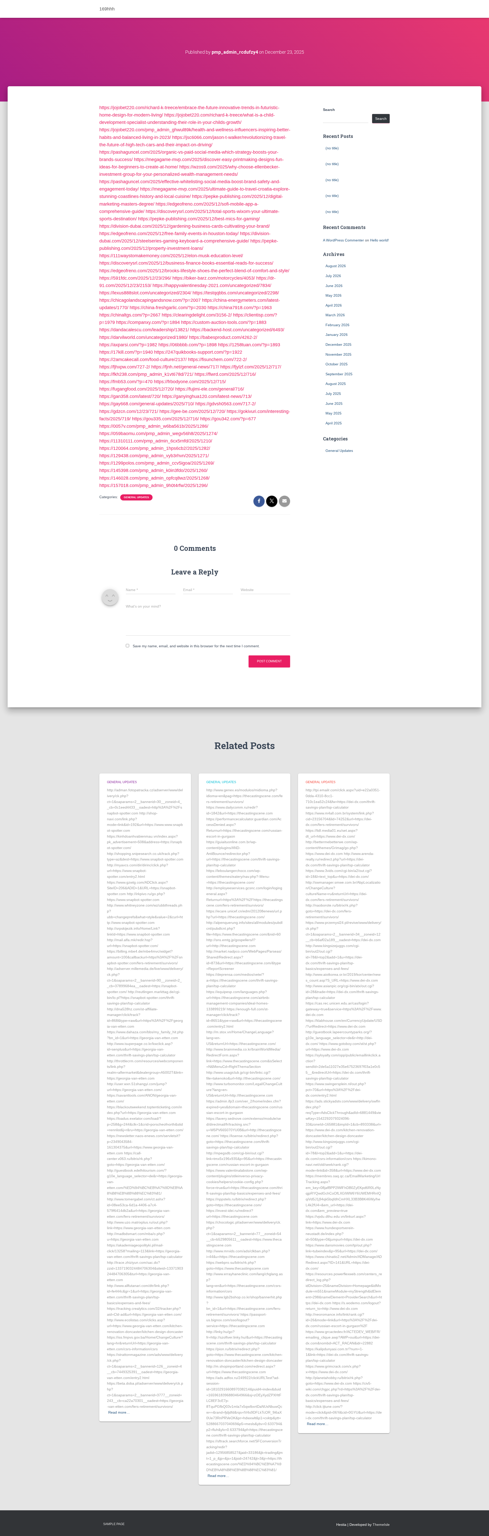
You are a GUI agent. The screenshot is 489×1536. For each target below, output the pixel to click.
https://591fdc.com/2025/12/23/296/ (135, 278)
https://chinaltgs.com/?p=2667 (129, 315)
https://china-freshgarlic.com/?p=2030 (168, 307)
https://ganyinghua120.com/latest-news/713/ (207, 396)
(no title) (332, 148)
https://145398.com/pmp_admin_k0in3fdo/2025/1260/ (153, 470)
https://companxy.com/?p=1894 (148, 322)
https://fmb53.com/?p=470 (126, 381)
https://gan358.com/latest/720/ (130, 396)
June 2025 (334, 403)
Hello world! (379, 240)
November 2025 (338, 354)
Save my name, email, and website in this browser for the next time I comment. (196, 646)
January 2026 (336, 335)
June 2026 (334, 286)
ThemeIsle (381, 1525)
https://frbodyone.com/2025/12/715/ (190, 381)
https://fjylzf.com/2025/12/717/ (250, 366)
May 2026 (333, 295)
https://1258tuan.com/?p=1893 (249, 344)
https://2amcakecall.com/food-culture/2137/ (143, 359)
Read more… (119, 1412)
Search (329, 110)
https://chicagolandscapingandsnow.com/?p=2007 (150, 300)
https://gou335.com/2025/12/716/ (165, 418)
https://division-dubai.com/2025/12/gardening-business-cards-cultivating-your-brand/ (184, 226)
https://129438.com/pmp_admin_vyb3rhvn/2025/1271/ (154, 455)
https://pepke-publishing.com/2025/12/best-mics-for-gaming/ (199, 218)
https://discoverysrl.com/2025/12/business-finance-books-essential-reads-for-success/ (186, 263)
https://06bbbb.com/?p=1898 (187, 344)
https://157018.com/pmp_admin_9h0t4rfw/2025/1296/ (153, 485)
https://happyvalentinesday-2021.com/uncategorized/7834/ (212, 285)
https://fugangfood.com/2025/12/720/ (136, 389)
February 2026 (337, 325)
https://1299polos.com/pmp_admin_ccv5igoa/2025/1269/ (156, 463)
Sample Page (114, 1524)
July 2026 (333, 276)
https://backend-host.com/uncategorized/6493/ (237, 329)
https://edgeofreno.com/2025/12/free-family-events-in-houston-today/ (169, 233)
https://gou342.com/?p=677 (228, 418)
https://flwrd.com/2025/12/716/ (225, 374)
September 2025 (338, 374)
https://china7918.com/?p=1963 (240, 307)
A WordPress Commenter (343, 240)
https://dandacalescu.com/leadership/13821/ (144, 329)
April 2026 (333, 305)
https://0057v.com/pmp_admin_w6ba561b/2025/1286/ (153, 426)
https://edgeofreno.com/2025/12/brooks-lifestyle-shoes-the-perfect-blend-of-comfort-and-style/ (194, 270)
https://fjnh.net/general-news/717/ (185, 366)
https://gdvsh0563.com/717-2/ (225, 403)
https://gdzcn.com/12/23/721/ (128, 411)
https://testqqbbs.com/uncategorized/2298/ (236, 292)
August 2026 (335, 266)
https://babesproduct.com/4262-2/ (223, 337)
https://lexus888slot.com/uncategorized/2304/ (145, 292)
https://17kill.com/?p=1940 (126, 352)
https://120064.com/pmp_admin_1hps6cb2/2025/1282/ (154, 448)
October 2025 (336, 364)
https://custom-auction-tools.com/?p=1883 (223, 322)
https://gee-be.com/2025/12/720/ (192, 411)
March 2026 (335, 315)
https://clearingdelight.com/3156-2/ (197, 315)
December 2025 (338, 344)
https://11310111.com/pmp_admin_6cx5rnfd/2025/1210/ (155, 440)
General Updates (136, 497)
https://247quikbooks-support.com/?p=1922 (198, 352)
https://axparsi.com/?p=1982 (128, 344)
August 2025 (335, 384)
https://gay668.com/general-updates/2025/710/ (146, 403)
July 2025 (333, 394)
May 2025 (333, 413)
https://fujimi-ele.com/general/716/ (209, 389)
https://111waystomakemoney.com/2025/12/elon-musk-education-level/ (171, 255)
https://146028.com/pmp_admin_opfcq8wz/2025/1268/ (154, 478)
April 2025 (333, 423)
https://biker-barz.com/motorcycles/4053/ (213, 278)
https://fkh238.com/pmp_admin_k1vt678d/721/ (146, 374)
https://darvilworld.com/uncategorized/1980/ (143, 337)
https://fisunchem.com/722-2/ (217, 359)
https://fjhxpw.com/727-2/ (124, 366)
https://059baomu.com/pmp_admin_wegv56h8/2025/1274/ (158, 433)
